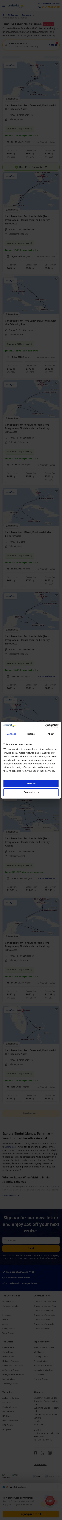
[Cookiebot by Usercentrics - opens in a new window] (45, 726)
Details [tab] (31, 734)
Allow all (31, 783)
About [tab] (51, 734)
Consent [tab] (11, 734)
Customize (29, 792)
